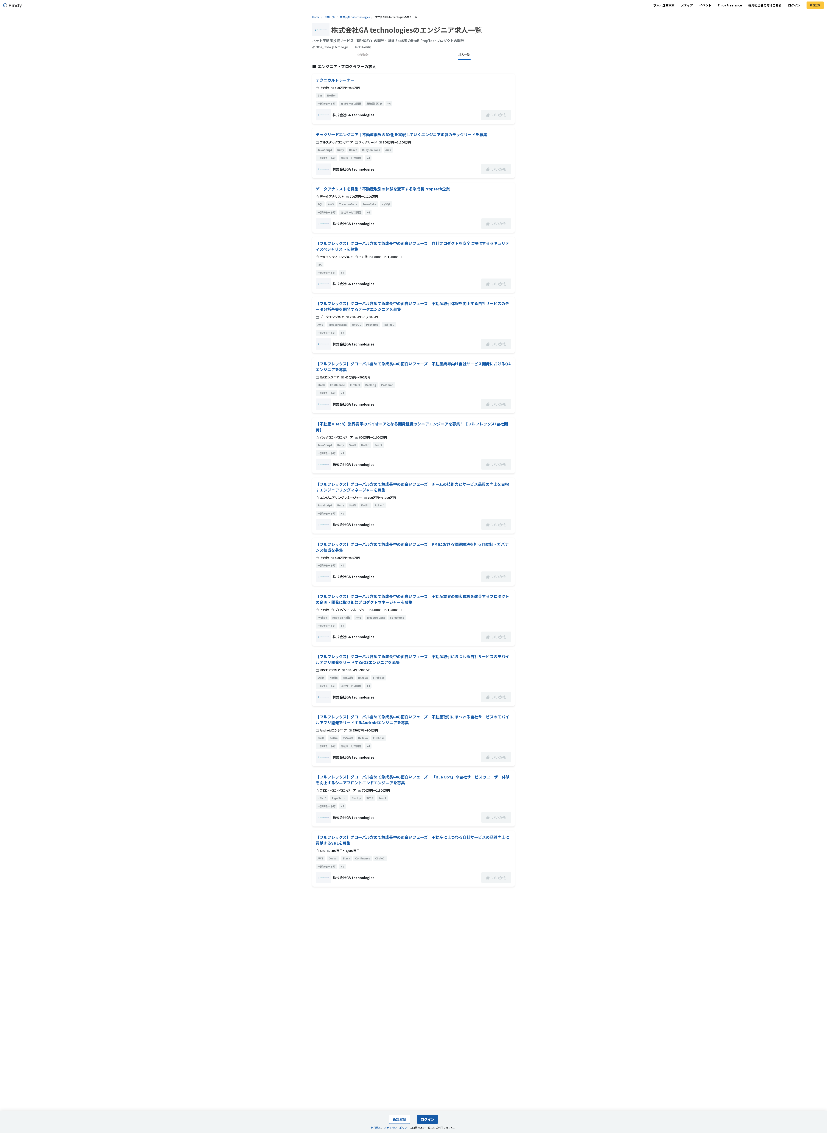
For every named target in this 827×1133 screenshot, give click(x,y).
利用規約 (376, 1127)
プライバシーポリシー (397, 1127)
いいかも (499, 114)
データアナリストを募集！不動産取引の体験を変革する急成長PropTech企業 (383, 188)
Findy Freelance (730, 5)
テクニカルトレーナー (335, 80)
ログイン (794, 5)
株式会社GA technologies (355, 17)
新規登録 (815, 5)
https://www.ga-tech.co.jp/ (332, 47)
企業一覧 (330, 17)
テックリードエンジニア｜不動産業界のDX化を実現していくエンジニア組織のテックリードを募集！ (403, 134)
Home (315, 17)
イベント (705, 5)
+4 (388, 103)
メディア (687, 5)
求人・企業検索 (664, 5)
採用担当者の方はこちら (765, 5)
